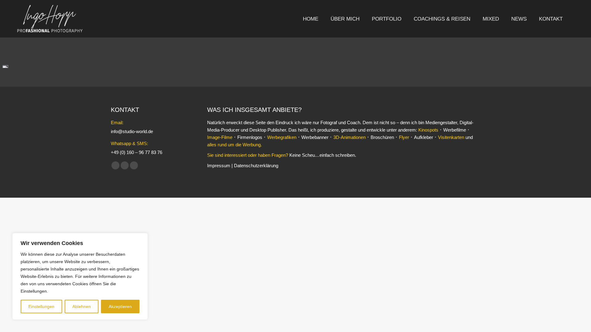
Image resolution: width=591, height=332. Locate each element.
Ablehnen (81, 306)
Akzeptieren (120, 306)
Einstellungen (41, 306)
